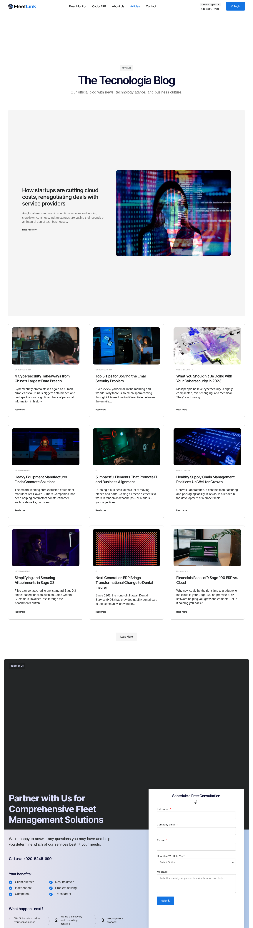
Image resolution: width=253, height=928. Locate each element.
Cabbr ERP (99, 6)
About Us (118, 6)
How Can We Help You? (171, 856)
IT (96, 470)
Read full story (29, 229)
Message (162, 871)
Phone (161, 840)
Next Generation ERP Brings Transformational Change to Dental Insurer (124, 583)
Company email (166, 824)
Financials (182, 571)
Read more (20, 409)
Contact (151, 6)
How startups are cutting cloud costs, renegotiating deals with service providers (60, 197)
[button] (126, 637)
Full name (163, 808)
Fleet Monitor (77, 6)
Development (22, 470)
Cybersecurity (23, 370)
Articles (135, 6)
